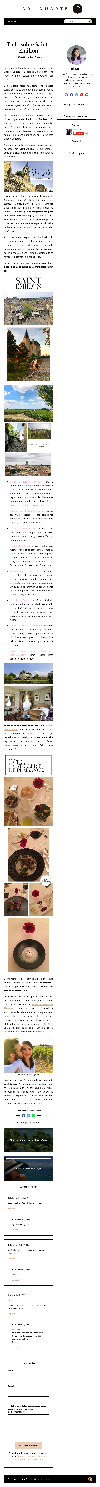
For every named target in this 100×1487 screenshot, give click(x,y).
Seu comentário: (16, 1411)
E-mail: (11, 1386)
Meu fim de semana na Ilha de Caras (28, 1140)
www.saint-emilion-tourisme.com (27, 505)
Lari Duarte (76, 69)
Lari (31, 57)
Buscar (90, 21)
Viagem (38, 57)
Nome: (11, 1370)
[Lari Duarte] (50, 9)
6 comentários (22, 1110)
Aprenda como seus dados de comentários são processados (30, 1458)
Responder (11, 1208)
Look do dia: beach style (28, 1168)
